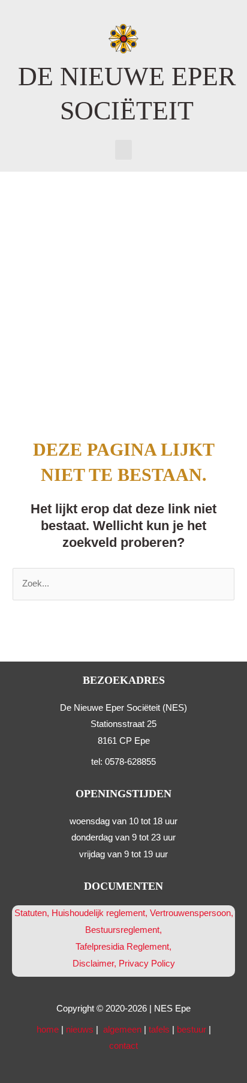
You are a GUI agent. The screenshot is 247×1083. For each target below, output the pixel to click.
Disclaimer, (96, 963)
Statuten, (31, 913)
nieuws (80, 1029)
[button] (123, 150)
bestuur (191, 1029)
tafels (159, 1029)
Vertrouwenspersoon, (191, 913)
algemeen (122, 1029)
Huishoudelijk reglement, (101, 913)
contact (123, 1046)
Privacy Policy (147, 963)
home (48, 1029)
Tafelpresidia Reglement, (123, 947)
